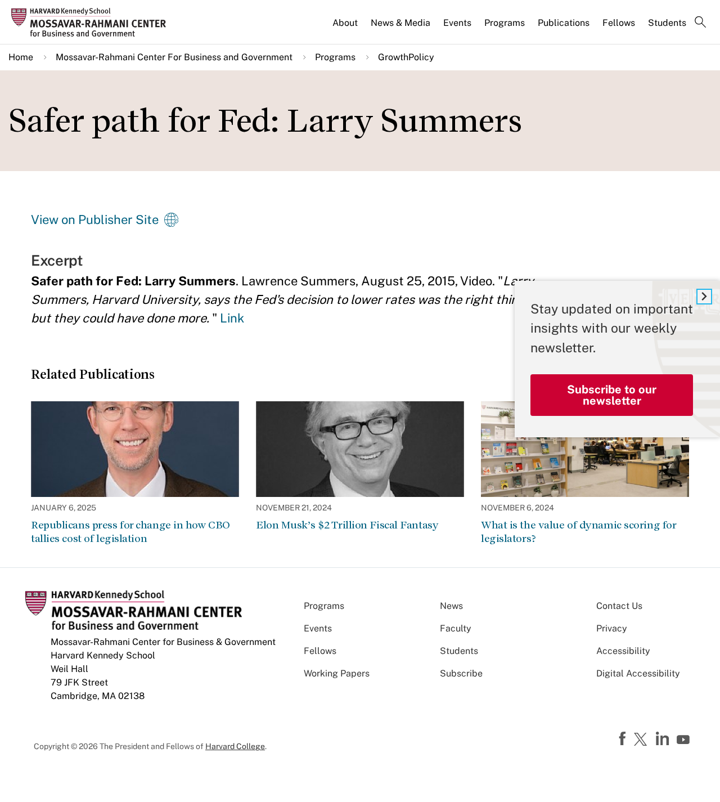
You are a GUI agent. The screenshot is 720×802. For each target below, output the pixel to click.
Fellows (618, 22)
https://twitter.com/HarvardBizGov (642, 740)
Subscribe (461, 673)
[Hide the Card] (704, 296)
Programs (504, 22)
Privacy (611, 628)
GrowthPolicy (406, 57)
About (345, 22)
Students (667, 22)
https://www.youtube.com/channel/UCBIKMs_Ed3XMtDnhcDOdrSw (684, 740)
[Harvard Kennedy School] (92, 22)
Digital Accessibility (638, 673)
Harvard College (235, 746)
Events (457, 22)
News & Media (400, 22)
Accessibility (623, 651)
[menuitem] (346, 28)
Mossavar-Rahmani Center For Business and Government (174, 57)
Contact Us (619, 606)
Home (20, 57)
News (451, 606)
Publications (564, 22)
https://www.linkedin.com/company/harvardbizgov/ (663, 739)
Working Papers (337, 673)
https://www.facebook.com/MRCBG (623, 739)
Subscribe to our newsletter (611, 395)
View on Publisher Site (95, 219)
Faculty (455, 628)
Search (700, 23)
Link (232, 318)
